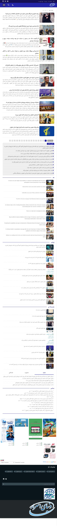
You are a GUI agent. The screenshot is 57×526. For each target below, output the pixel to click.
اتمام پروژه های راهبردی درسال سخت (38, 316)
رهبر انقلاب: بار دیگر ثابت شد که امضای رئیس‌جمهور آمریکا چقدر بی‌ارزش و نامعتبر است (37, 400)
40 (14, 140)
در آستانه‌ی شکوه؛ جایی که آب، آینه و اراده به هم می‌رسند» (35, 257)
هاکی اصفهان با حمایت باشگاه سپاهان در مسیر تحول (36, 281)
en (53, 178)
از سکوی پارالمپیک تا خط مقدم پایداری (38, 352)
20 (19, 140)
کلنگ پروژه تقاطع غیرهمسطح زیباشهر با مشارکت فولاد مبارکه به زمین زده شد (36, 154)
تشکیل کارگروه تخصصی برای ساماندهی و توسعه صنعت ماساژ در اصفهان (32, 300)
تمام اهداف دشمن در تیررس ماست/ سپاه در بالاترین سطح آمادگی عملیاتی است (38, 398)
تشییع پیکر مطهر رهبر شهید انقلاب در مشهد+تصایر (44, 402)
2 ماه (23, 410)
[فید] (7, 1)
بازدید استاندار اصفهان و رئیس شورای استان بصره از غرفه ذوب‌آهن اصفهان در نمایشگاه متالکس (33, 173)
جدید (44, 372)
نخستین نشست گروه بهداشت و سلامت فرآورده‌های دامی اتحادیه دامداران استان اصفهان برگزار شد (32, 162)
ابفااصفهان (9, 471)
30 (17, 140)
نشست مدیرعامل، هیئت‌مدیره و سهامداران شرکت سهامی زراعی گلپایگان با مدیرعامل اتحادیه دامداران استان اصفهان (29, 159)
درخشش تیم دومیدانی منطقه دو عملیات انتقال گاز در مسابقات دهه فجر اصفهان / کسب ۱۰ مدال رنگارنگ (27, 269)
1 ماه (19, 400)
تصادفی (11, 372)
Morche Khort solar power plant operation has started (34, 186)
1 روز (30, 391)
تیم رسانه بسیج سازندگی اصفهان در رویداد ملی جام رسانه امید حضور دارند (32, 294)
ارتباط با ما (50, 1)
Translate (22, 462)
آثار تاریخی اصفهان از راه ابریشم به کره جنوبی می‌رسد (27, 115)
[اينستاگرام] (3, 1)
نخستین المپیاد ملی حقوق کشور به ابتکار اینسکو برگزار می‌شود (24, 78)
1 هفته (48, 397)
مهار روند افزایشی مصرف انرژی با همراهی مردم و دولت (35, 334)
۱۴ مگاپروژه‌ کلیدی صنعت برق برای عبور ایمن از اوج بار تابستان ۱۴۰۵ (33, 358)
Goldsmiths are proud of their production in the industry (33, 193)
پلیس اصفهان (41, 471)
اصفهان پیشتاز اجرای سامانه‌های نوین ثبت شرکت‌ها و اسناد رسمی (24, 90)
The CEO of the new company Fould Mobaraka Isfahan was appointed (30, 199)
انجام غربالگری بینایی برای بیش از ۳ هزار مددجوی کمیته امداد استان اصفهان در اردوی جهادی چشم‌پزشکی (30, 156)
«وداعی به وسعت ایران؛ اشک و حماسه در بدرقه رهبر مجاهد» (42, 406)
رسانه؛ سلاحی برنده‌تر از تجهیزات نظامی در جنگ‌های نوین (41, 165)
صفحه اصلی (51, 10)
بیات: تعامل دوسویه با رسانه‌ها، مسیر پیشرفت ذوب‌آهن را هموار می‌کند (38, 170)
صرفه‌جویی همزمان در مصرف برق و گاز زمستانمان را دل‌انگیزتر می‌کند (33, 340)
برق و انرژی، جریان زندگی (40, 328)
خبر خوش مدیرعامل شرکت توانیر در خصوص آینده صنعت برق (34, 346)
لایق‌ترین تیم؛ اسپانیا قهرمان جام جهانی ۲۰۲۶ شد (36, 263)
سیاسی (52, 388)
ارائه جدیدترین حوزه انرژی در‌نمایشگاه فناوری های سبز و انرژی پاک (24, 26)
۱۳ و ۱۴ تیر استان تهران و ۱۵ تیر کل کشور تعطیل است (43, 408)
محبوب (27, 372)
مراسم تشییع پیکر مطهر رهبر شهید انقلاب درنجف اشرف (43, 404)
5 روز (25, 393)
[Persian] (1, 460)
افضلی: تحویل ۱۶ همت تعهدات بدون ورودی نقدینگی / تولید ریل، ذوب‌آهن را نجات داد (34, 151)
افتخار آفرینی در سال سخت (40, 310)
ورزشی (52, 242)
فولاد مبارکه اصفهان (29, 471)
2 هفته (21, 398)
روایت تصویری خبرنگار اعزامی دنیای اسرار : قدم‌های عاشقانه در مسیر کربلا (22, 14)
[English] (3, 460)
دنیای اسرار (51, 471)
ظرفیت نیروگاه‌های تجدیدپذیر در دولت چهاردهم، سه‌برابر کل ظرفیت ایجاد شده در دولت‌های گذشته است (27, 364)
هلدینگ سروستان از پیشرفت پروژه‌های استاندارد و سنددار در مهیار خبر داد (22, 102)
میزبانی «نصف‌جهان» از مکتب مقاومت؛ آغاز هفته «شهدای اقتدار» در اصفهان (39, 410)
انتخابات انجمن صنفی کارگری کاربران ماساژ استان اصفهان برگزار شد (33, 275)
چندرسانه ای (51, 307)
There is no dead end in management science (35, 211)
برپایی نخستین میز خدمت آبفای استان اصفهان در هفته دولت (40, 168)
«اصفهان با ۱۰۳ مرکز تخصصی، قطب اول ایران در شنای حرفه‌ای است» (33, 287)
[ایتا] (5, 1)
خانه (53, 1)
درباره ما (45, 1)
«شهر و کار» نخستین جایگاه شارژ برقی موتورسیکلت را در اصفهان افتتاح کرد (22, 65)
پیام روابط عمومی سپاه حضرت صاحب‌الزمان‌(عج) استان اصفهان (24, 127)
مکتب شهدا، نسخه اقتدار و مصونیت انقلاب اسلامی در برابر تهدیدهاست (40, 393)
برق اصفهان (18, 471)
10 (24, 140)
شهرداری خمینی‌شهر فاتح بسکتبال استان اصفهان (36, 251)
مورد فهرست (40, 1)
